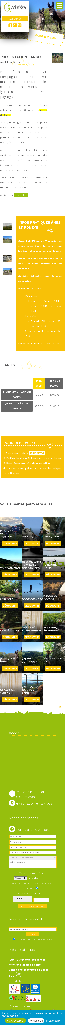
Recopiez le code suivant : (32, 893)
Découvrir (10, 543)
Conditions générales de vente (28, 969)
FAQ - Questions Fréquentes (27, 959)
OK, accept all (16, 1020)
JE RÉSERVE (37, 453)
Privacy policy (53, 1020)
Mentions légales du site (25, 964)
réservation (21, 195)
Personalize (36, 1020)
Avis (12, 976)
